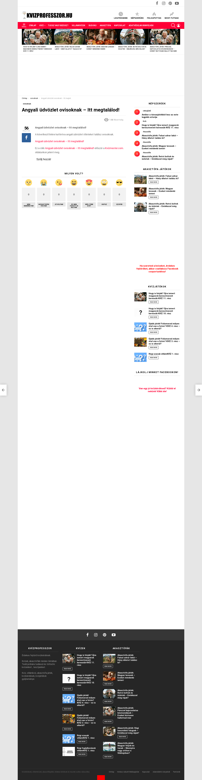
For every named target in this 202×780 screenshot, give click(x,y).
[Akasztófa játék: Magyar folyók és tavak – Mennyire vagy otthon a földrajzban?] (109, 746)
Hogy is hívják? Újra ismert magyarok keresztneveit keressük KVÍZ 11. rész (37, 49)
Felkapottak (154, 18)
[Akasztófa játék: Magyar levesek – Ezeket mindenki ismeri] (101, 37)
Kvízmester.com (114, 148)
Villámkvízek (78, 25)
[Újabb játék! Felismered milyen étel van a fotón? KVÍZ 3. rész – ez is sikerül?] (140, 342)
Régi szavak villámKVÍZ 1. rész (164, 354)
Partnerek (176, 772)
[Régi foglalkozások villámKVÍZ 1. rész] (69, 751)
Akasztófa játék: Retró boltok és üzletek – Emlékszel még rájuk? (158, 157)
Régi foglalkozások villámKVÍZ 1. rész (86, 749)
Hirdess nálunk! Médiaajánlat (128, 772)
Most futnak (172, 18)
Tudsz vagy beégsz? (58, 25)
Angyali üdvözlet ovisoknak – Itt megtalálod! (59, 141)
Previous (23, 41)
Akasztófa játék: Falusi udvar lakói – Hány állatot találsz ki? (160, 136)
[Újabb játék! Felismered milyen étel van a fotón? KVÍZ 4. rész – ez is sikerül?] (140, 327)
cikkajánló (147, 111)
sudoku (92, 25)
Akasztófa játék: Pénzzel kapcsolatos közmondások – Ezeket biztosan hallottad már (163, 49)
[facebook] (87, 635)
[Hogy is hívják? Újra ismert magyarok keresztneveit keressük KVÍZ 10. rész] (140, 312)
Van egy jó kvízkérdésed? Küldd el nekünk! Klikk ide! (157, 390)
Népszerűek (137, 18)
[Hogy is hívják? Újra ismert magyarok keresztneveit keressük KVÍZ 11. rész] (37, 37)
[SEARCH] (173, 25)
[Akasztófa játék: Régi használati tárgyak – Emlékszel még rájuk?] (109, 731)
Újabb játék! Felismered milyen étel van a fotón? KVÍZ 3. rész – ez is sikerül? (164, 341)
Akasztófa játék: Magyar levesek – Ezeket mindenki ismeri (159, 147)
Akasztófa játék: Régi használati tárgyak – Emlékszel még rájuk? (128, 730)
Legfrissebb (121, 18)
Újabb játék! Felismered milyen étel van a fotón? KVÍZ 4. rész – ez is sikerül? (164, 326)
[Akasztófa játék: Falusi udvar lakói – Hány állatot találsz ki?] (69, 37)
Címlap (32, 25)
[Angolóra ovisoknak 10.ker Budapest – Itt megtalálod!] (198, 390)
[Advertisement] (101, 75)
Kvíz (41, 25)
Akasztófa (105, 25)
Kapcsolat (119, 25)
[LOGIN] (178, 25)
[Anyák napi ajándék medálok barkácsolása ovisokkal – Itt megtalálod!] (3, 390)
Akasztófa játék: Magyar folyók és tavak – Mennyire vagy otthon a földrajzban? (126, 748)
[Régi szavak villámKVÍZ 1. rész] (140, 357)
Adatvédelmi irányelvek (141, 25)
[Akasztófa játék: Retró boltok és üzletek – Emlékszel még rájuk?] (132, 37)
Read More (153, 182)
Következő (178, 41)
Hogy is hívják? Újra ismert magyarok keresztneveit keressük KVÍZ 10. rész (162, 311)
